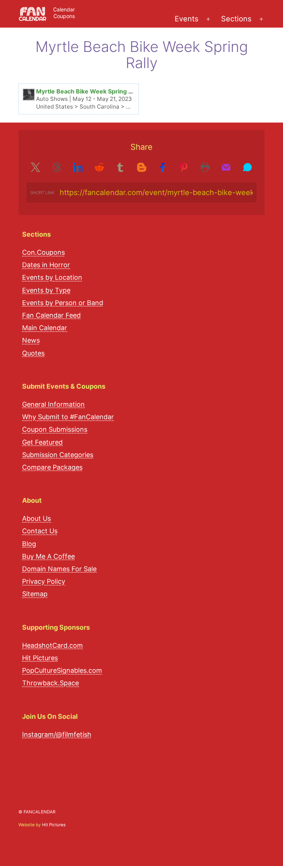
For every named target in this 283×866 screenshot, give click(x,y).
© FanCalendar (36, 811)
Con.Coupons (43, 252)
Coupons (64, 16)
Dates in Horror (46, 265)
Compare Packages (52, 467)
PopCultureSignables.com (62, 670)
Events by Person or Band (62, 303)
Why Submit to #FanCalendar (68, 417)
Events (186, 18)
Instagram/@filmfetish (56, 734)
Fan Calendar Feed (51, 315)
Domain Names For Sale (59, 569)
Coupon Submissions (54, 429)
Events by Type (46, 290)
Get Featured (42, 442)
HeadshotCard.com (52, 645)
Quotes (33, 353)
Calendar (64, 9)
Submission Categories (57, 455)
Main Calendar (44, 328)
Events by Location (52, 277)
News (31, 340)
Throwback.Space (50, 683)
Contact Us (39, 531)
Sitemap (35, 594)
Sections (236, 18)
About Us (36, 518)
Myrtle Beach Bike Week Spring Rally (89, 91)
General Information (53, 404)
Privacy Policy (43, 581)
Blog (29, 544)
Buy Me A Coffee (48, 556)
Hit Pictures (40, 658)
